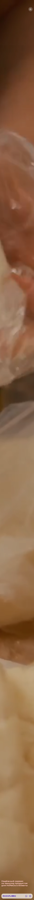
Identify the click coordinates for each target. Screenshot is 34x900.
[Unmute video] (30, 9)
